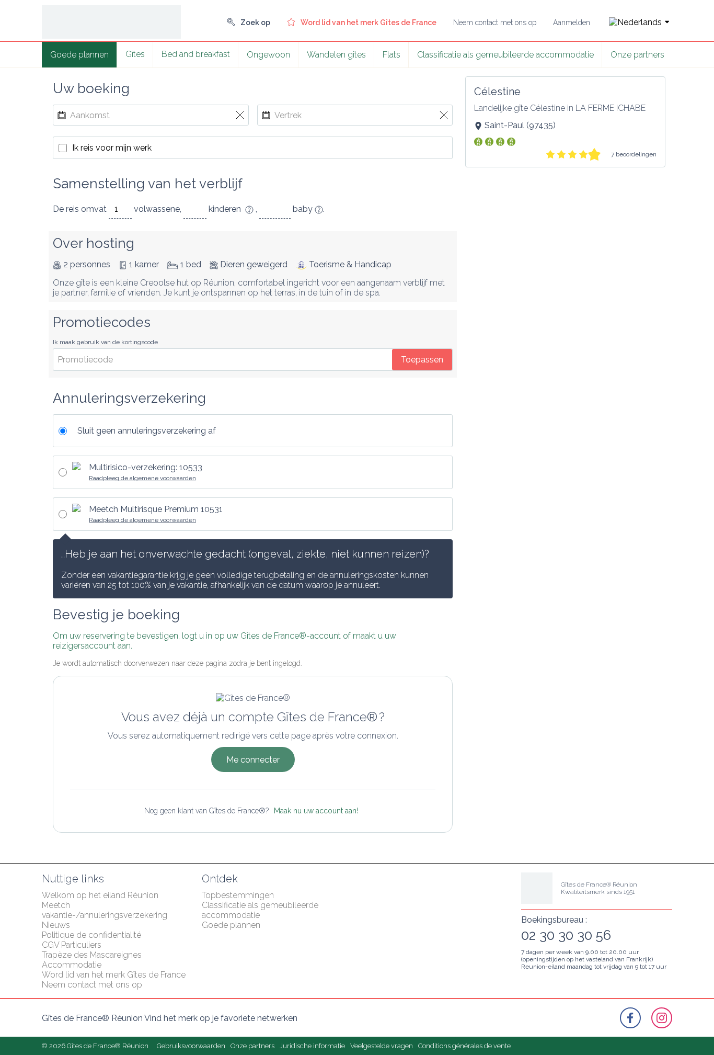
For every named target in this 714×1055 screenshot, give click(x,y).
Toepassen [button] (422, 360)
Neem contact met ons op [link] (92, 985)
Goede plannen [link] (79, 55)
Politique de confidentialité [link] (91, 935)
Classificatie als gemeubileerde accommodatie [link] (505, 55)
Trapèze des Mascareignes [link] (92, 955)
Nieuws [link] (56, 925)
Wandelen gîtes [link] (336, 55)
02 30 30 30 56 (566, 935)
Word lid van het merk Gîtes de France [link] (114, 975)
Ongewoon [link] (268, 55)
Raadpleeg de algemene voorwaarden (142, 478)
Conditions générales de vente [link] (464, 1046)
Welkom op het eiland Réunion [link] (100, 895)
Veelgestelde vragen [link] (381, 1046)
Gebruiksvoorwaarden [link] (191, 1046)
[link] (248, 22)
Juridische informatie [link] (312, 1046)
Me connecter (253, 760)
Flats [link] (391, 55)
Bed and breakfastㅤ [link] (196, 54)
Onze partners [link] (637, 55)
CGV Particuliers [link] (71, 945)
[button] (635, 22)
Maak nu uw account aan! (316, 811)
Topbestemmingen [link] (238, 895)
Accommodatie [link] (71, 965)
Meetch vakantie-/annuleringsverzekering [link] (104, 910)
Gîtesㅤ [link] (135, 54)
